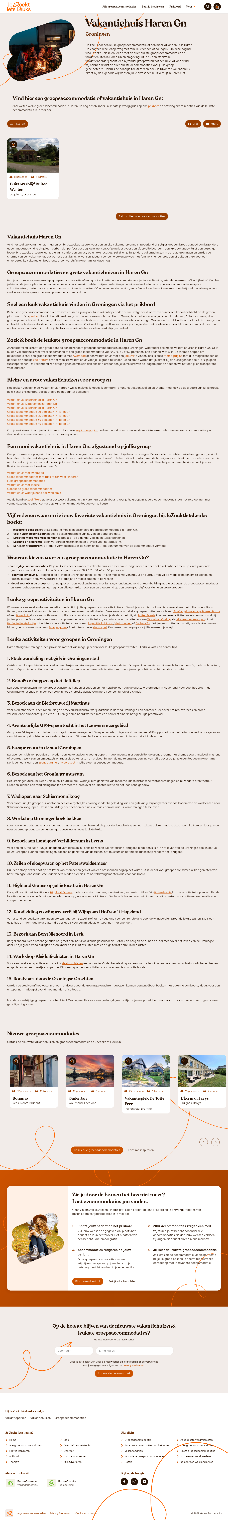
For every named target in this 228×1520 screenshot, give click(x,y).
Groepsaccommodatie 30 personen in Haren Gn (38, 419)
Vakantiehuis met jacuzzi (23, 484)
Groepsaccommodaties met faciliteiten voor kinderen (42, 476)
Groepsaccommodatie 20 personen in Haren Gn (38, 411)
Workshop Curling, (159, 619)
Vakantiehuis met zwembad (25, 472)
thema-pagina (173, 355)
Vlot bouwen (123, 623)
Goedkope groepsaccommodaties (29, 488)
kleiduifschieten (72, 963)
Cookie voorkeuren (86, 1513)
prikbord (153, 106)
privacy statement (133, 1365)
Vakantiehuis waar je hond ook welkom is (34, 492)
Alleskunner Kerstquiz (190, 619)
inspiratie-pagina (87, 430)
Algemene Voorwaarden (31, 1513)
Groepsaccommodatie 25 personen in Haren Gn (38, 415)
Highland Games (61, 892)
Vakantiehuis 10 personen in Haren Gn (32, 399)
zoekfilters (34, 499)
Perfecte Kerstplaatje (21, 623)
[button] (193, 6)
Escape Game (48, 762)
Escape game (58, 627)
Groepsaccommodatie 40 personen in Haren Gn (38, 423)
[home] (19, 6)
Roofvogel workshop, (187, 611)
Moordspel (100, 627)
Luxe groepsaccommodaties (26, 480)
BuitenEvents (146, 615)
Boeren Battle (211, 611)
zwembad (79, 355)
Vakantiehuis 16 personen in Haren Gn (32, 407)
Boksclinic (23, 615)
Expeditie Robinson (100, 623)
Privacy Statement (60, 1513)
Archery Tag (143, 623)
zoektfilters (40, 359)
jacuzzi (129, 355)
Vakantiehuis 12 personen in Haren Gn (32, 403)
